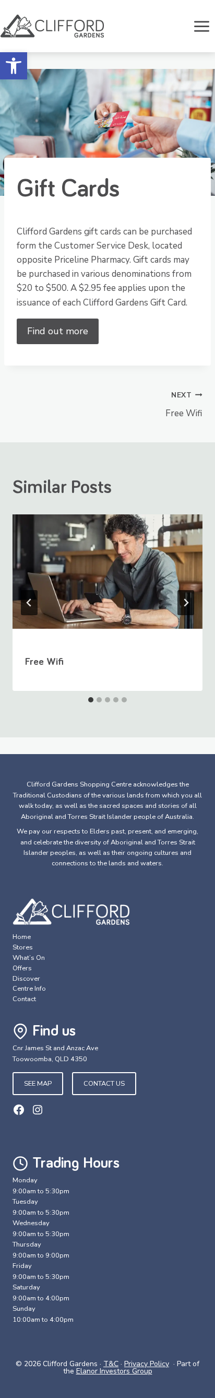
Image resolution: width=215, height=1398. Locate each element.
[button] (13, 65)
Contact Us (104, 1083)
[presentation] (107, 577)
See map (38, 1083)
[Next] (185, 602)
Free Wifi (183, 404)
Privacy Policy (146, 1364)
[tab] (90, 699)
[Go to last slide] (29, 602)
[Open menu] (201, 26)
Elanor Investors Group (114, 1371)
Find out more (57, 331)
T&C (110, 1364)
